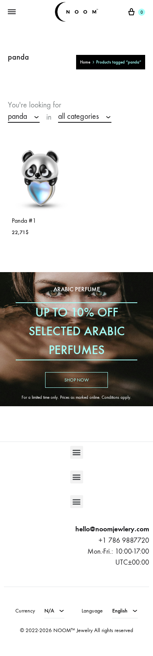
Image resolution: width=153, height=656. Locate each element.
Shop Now (76, 380)
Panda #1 (24, 220)
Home (85, 62)
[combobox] (24, 117)
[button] (76, 452)
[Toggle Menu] (12, 12)
